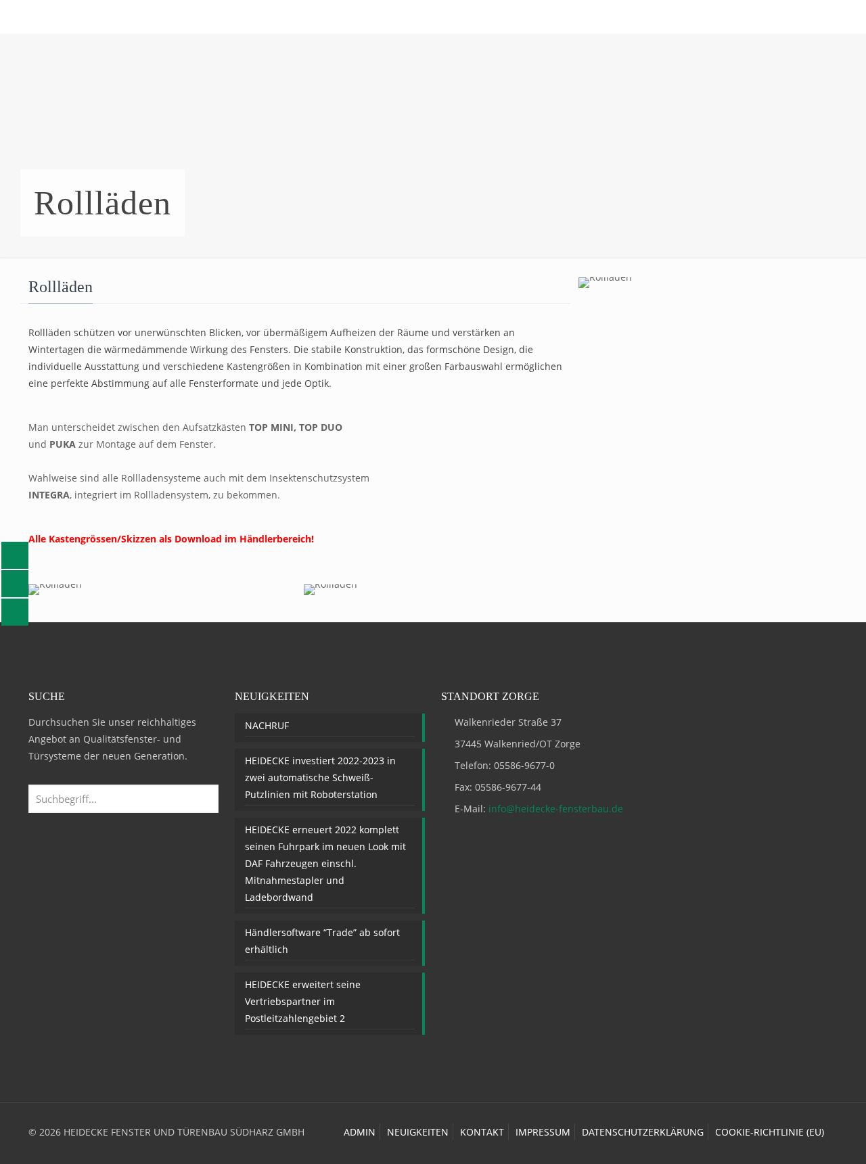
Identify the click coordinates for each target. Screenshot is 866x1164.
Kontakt (482, 1131)
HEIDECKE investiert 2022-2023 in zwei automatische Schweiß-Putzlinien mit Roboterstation (320, 777)
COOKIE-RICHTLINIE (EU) (769, 1131)
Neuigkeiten (418, 1131)
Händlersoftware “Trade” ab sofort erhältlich (322, 941)
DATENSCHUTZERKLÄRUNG (643, 1131)
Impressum (543, 1131)
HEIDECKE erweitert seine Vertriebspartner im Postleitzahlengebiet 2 (303, 1001)
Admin (359, 1131)
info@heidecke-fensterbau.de (555, 808)
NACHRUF (267, 725)
